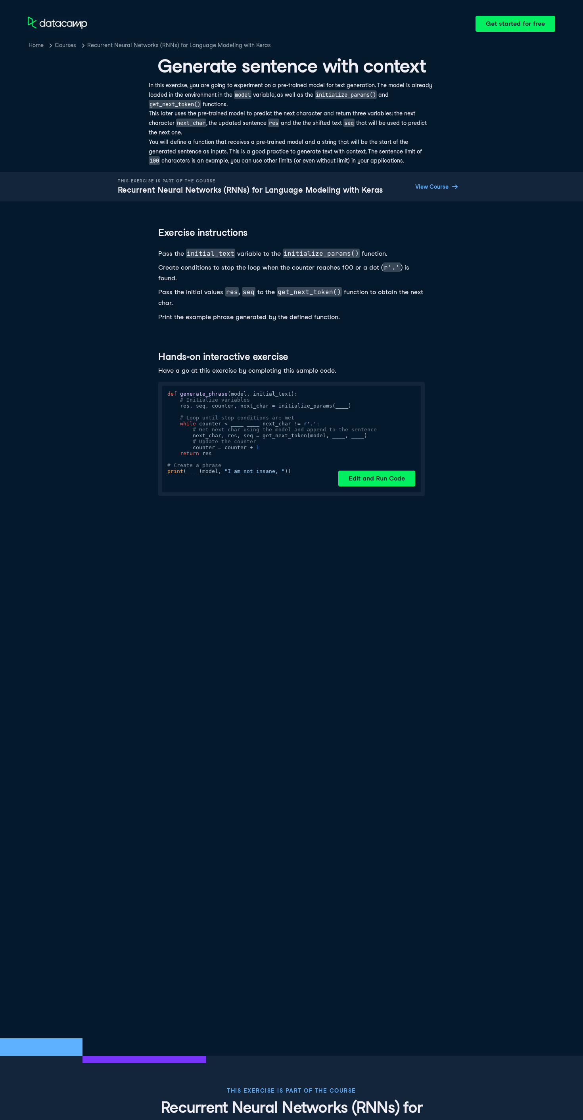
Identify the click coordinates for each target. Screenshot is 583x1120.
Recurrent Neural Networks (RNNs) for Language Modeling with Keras (179, 45)
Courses (65, 45)
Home (36, 45)
